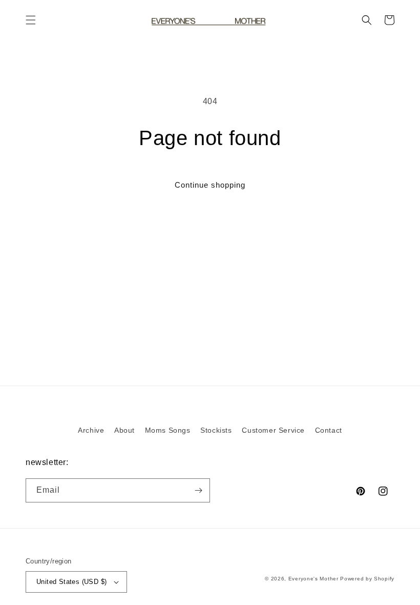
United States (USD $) (71, 582)
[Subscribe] (198, 490)
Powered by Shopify (367, 578)
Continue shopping (210, 184)
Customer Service (273, 430)
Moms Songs (168, 430)
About (124, 430)
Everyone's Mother (313, 578)
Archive (91, 430)
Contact (328, 430)
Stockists (216, 430)
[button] (30, 20)
